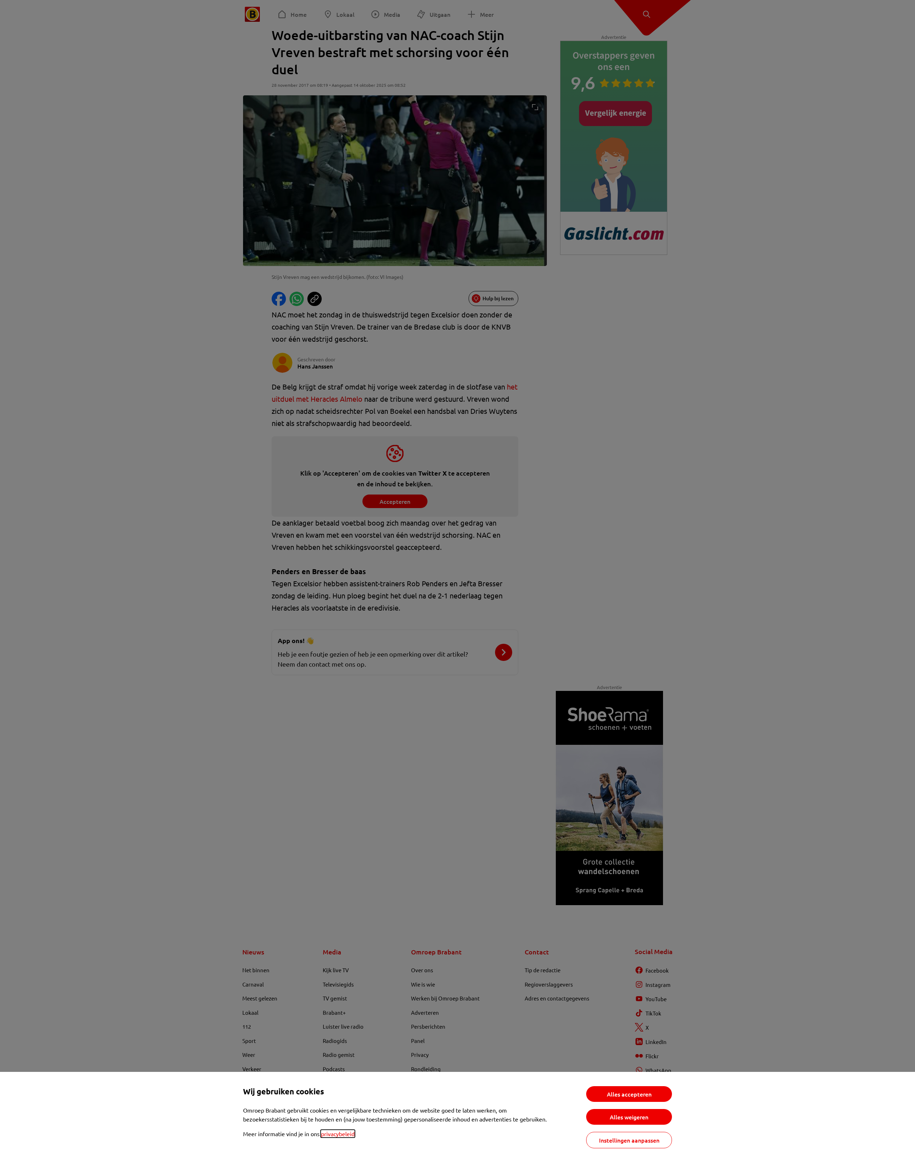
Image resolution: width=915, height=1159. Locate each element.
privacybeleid (338, 1133)
